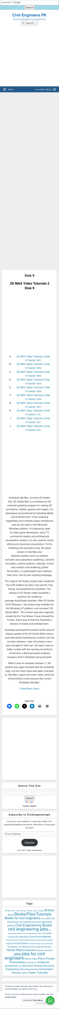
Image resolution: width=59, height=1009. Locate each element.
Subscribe (29, 842)
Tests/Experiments (29, 969)
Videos (24, 972)
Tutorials (16, 972)
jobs (17, 953)
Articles (49, 910)
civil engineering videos (33, 933)
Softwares (43, 962)
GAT (20, 946)
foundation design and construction (40, 943)
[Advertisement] (29, 57)
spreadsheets (11, 965)
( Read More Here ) (29, 688)
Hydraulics (30, 950)
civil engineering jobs (28, 929)
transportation (46, 969)
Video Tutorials (38, 972)
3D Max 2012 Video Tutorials (15, 910)
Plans (42, 958)
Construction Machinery (18, 936)
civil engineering (27, 921)
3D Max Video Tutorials (35, 911)
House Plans (15, 950)
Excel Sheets (21, 943)
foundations (13, 946)
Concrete (47, 933)
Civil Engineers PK (29, 15)
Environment (12, 940)
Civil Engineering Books (33, 925)
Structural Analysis (33, 965)
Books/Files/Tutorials (32, 914)
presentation (32, 962)
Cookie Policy (10, 997)
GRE (49, 946)
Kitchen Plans (31, 958)
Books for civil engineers (22, 917)
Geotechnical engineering (34, 946)
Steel (20, 966)
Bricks (43, 918)
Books (11, 914)
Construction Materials (40, 936)
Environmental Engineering (29, 940)
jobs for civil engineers (25, 955)
